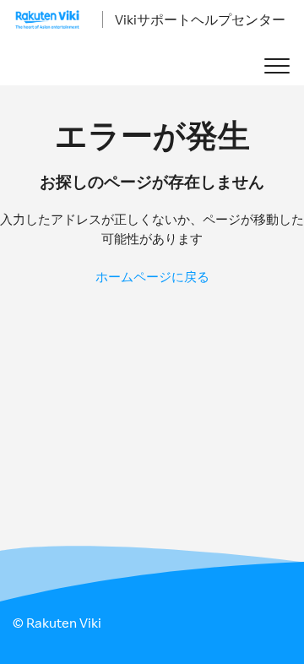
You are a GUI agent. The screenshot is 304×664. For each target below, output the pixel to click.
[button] (277, 66)
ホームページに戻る (152, 277)
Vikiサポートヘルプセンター (200, 19)
